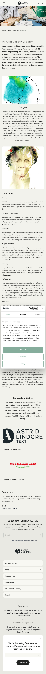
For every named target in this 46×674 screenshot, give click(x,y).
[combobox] (23, 655)
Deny (23, 364)
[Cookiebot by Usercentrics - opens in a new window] (29, 308)
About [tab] (37, 314)
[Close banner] (43, 308)
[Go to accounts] (38, 3)
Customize (22, 357)
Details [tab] (23, 314)
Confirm (23, 662)
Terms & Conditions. (30, 541)
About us (23, 30)
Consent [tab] (8, 314)
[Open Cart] (41, 3)
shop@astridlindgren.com (23, 623)
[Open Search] (9, 3)
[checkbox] (10, 541)
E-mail (23, 620)
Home (4, 30)
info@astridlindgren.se (9, 508)
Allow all (23, 350)
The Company (13, 30)
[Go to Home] (23, 3)
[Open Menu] (4, 3)
